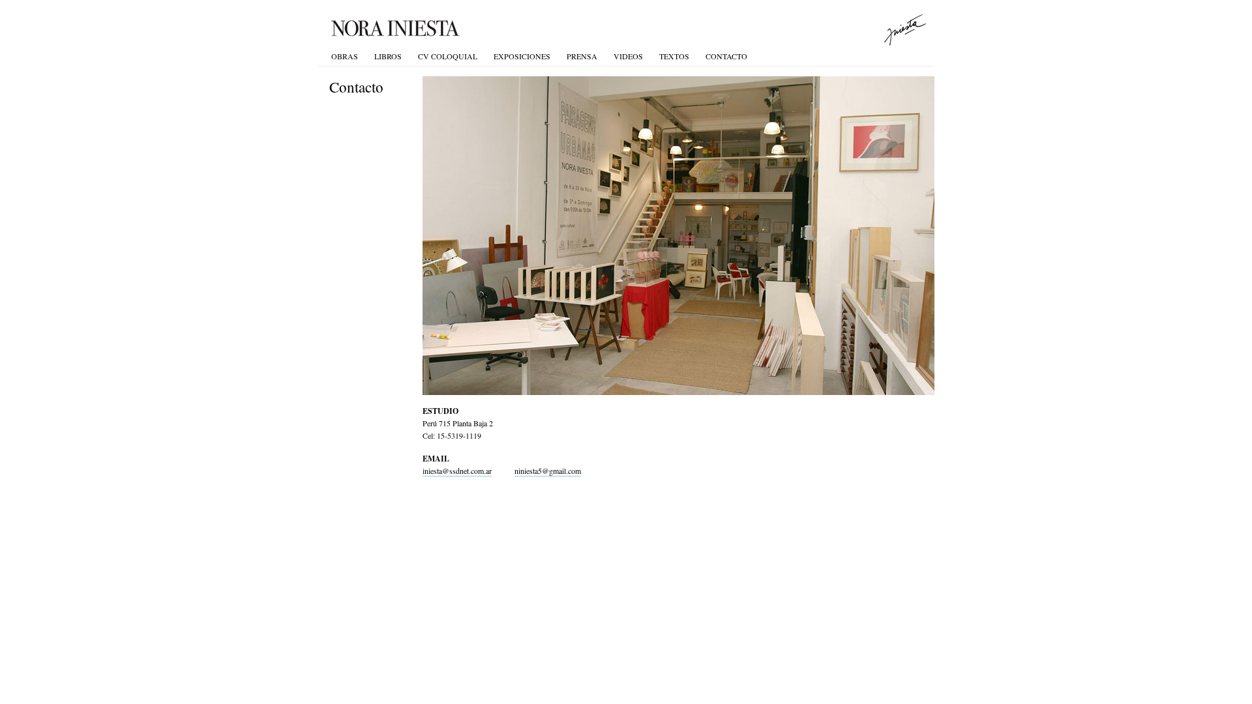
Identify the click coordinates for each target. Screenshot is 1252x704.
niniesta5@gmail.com (547, 470)
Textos (674, 56)
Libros (388, 56)
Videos (628, 56)
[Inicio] (468, 28)
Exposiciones (522, 56)
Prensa (582, 56)
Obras (344, 56)
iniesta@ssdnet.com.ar (457, 470)
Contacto (726, 56)
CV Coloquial (447, 56)
